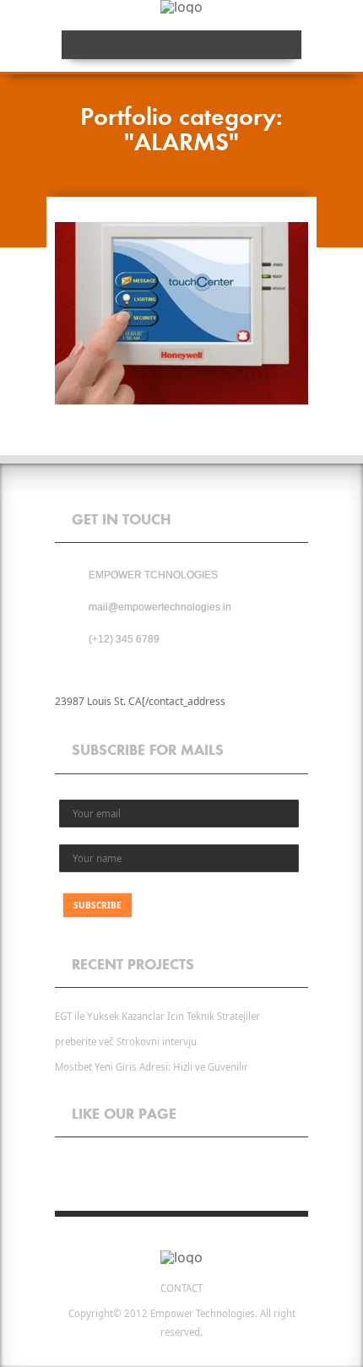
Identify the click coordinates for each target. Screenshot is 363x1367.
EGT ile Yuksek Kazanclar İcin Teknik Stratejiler (157, 1016)
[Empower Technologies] (181, 1257)
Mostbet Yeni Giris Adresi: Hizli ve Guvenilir (151, 1067)
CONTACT (181, 1288)
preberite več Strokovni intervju (126, 1041)
